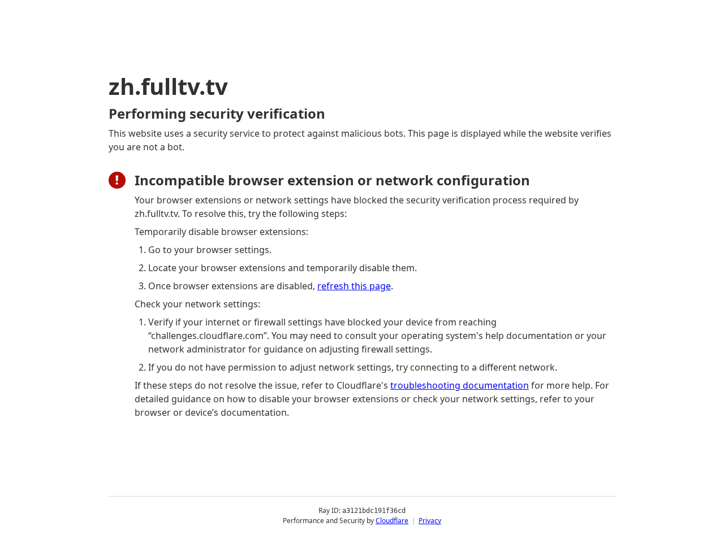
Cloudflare (392, 520)
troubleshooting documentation (459, 385)
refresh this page (354, 286)
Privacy (430, 520)
